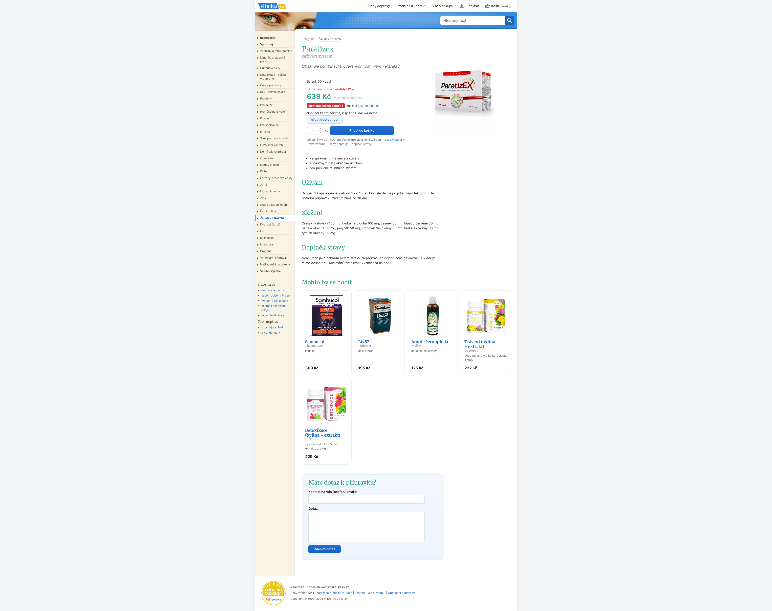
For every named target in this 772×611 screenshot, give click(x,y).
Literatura (266, 244)
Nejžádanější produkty (275, 264)
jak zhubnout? (270, 332)
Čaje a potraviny (271, 85)
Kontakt (360, 592)
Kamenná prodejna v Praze (334, 592)
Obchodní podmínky (401, 592)
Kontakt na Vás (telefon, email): (332, 492)
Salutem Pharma (368, 105)
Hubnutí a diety (270, 68)
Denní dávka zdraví (273, 151)
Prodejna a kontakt (411, 6)
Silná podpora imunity (274, 138)
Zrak (263, 198)
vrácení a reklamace (274, 300)
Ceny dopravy (379, 6)
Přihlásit (472, 6)
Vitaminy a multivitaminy (276, 50)
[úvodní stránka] (272, 6)
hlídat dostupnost (324, 119)
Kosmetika (267, 237)
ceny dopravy (338, 144)
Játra (263, 184)
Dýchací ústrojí (270, 224)
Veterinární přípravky (274, 257)
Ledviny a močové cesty (276, 178)
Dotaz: (313, 508)
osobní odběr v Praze (275, 295)
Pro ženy (266, 98)
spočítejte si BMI (272, 327)
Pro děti (265, 118)
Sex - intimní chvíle (272, 91)
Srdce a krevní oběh (273, 204)
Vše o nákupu (442, 6)
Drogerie (265, 251)
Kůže (263, 171)
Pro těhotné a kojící (272, 111)
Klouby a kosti (269, 164)
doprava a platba (272, 290)
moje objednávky (272, 315)
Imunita (265, 131)
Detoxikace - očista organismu (273, 76)
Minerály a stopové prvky (272, 59)
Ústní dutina (268, 211)
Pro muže (266, 105)
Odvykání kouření (271, 145)
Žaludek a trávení (329, 39)
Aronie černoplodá (429, 343)
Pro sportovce (269, 125)
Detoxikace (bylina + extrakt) (322, 434)
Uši (262, 231)
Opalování (266, 158)
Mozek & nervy (270, 191)
